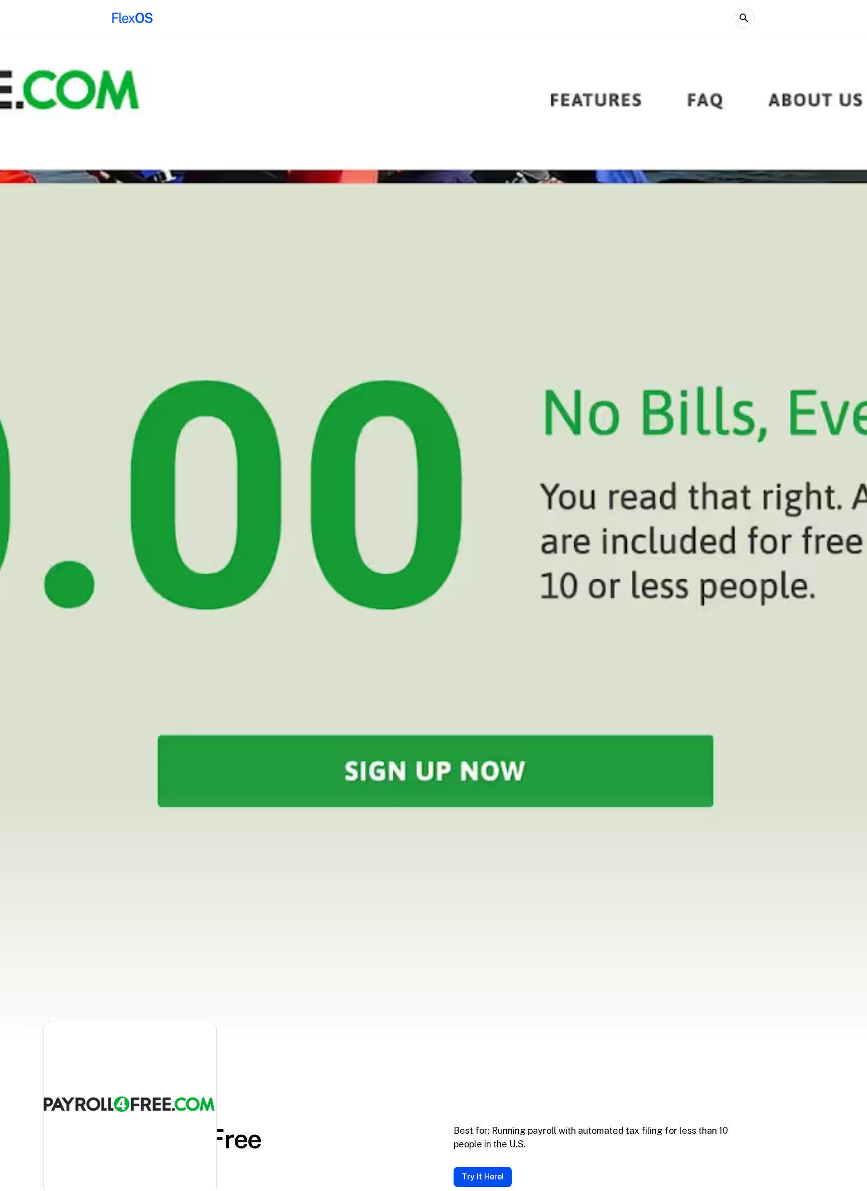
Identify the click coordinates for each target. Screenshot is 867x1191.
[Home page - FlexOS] (132, 18)
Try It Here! (483, 1176)
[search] (744, 18)
